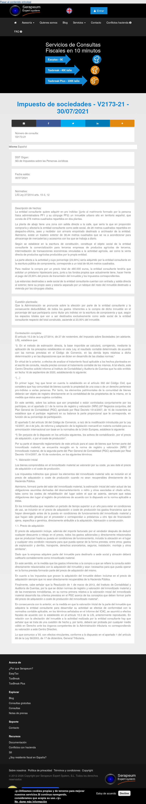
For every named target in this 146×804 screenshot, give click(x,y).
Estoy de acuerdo (106, 793)
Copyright (87, 770)
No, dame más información (31, 801)
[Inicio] (28, 11)
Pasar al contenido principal (15, 2)
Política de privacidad (40, 770)
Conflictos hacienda (117, 22)
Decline (124, 793)
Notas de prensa (18, 713)
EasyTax (14, 673)
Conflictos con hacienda (22, 747)
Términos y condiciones (67, 770)
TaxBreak (14, 678)
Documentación (18, 742)
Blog (65, 22)
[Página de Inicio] (15, 22)
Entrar (100, 10)
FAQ (17, 31)
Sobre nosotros (17, 770)
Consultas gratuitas (20, 703)
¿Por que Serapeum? (21, 668)
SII (10, 752)
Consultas (14, 708)
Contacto (96, 22)
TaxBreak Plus (17, 683)
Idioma (13, 146)
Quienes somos (48, 22)
